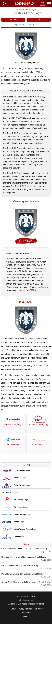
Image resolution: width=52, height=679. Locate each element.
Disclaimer (26, 613)
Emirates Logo (20, 478)
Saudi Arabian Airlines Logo (25, 529)
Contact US (26, 616)
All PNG (13, 20)
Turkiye (36, 24)
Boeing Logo (19, 536)
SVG (39, 20)
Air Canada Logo (21, 500)
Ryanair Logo (19, 492)
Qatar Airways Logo (22, 470)
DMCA (13, 609)
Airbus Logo (19, 522)
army (15, 24)
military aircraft (25, 24)
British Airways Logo (22, 514)
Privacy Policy (24, 609)
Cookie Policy (37, 609)
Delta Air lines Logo (22, 485)
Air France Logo (20, 507)
